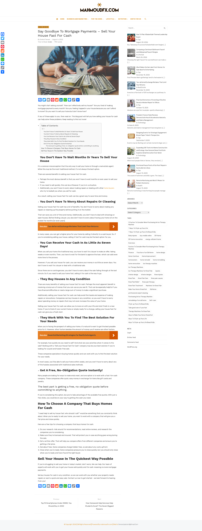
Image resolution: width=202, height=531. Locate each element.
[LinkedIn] (2, 55)
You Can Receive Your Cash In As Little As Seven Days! (62, 136)
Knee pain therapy (148, 282)
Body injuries (132, 236)
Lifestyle (110, 19)
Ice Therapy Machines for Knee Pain (140, 271)
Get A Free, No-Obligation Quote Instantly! (58, 143)
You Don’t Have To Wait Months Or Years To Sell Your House (63, 131)
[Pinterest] (2, 47)
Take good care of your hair (137, 308)
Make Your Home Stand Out (137, 289)
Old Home (153, 289)
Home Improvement (149, 256)
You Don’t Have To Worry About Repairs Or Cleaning (61, 134)
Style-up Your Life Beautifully (138, 304)
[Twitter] (2, 38)
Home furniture (133, 256)
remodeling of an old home (137, 300)
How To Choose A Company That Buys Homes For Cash (60, 148)
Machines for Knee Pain (154, 286)
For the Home (96, 19)
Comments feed (133, 342)
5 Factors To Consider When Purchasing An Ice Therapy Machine (147, 224)
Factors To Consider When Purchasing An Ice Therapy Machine (146, 248)
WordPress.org (132, 347)
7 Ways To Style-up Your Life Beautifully (142, 232)
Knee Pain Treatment (135, 286)
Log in (129, 333)
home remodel (145, 260)
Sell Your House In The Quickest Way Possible (57, 151)
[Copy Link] (2, 68)
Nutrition (122, 19)
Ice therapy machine (150, 264)
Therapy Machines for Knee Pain (139, 311)
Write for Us (135, 19)
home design (160, 252)
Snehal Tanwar (45, 39)
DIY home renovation (135, 239)
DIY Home (158, 236)
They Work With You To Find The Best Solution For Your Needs (64, 141)
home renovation (134, 264)
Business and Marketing (77, 19)
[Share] (2, 72)
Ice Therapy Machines (135, 267)
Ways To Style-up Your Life (137, 319)
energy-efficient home (153, 239)
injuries (157, 271)
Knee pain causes (157, 278)
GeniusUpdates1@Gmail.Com (128, 524)
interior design (133, 275)
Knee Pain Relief (133, 282)
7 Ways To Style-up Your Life (138, 228)
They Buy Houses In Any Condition (55, 139)
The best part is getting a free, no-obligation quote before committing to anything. (72, 146)
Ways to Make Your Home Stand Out (140, 315)
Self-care (152, 300)
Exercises (131, 243)
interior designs (146, 275)
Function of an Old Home (145, 252)
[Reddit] (2, 51)
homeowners (132, 260)
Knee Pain (131, 278)
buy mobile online (146, 236)
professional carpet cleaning (138, 293)
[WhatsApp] (2, 59)
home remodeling (159, 260)
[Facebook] (2, 34)
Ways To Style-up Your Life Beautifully (141, 322)
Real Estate (43, 27)
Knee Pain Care (143, 278)
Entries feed (131, 337)
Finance (131, 252)
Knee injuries (158, 275)
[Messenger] (2, 63)
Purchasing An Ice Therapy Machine (140, 297)
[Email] (2, 42)
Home (62, 19)
